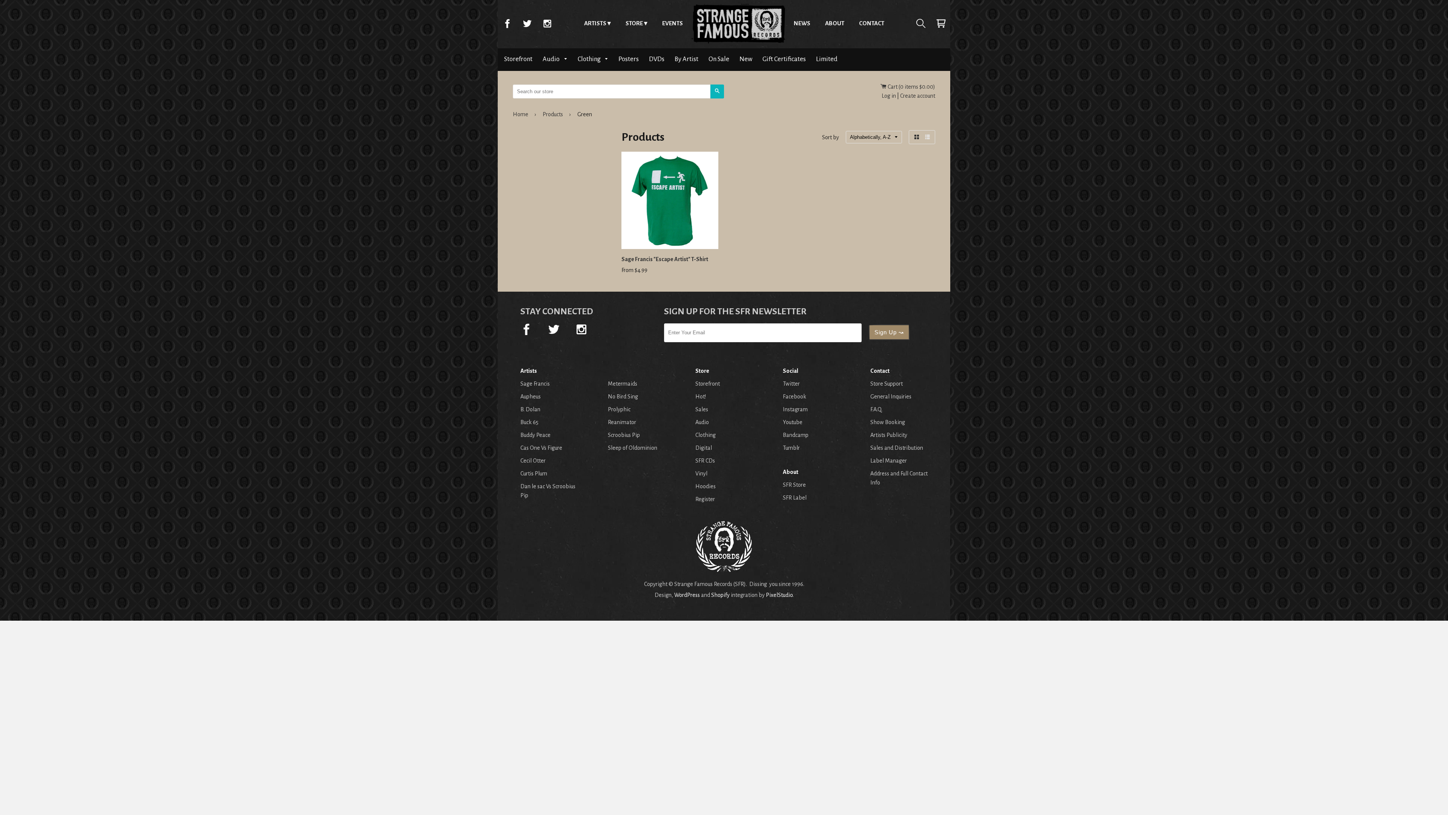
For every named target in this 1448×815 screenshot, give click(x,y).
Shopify (720, 595)
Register (705, 499)
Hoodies (705, 486)
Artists (595, 23)
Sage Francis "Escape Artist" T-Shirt (664, 259)
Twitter (527, 23)
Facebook (507, 23)
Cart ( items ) (911, 87)
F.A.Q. (876, 409)
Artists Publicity (888, 435)
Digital (703, 448)
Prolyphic (619, 409)
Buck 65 (529, 422)
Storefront (518, 59)
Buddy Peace (535, 435)
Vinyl (701, 474)
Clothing (590, 59)
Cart (940, 23)
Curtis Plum (533, 474)
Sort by (830, 138)
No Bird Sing (623, 397)
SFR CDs (705, 461)
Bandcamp (795, 435)
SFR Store (794, 485)
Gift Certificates (784, 59)
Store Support (886, 384)
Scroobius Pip (624, 435)
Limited (827, 59)
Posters (628, 59)
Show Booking (887, 422)
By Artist (686, 59)
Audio (552, 59)
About (834, 23)
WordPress (687, 595)
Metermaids (622, 384)
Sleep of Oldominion (632, 448)
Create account (917, 96)
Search (920, 23)
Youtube (792, 422)
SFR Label (795, 498)
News (802, 23)
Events (672, 23)
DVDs (656, 59)
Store (634, 23)
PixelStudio (779, 595)
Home (738, 23)
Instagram (547, 23)
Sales (701, 409)
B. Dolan (530, 409)
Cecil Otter (533, 461)
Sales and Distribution (896, 448)
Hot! (700, 397)
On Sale (719, 59)
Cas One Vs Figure (541, 448)
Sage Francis (535, 384)
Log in (889, 96)
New (745, 59)
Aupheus (530, 397)
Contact (871, 23)
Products (553, 114)
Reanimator (622, 422)
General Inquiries (890, 397)
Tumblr (791, 448)
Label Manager (888, 461)
